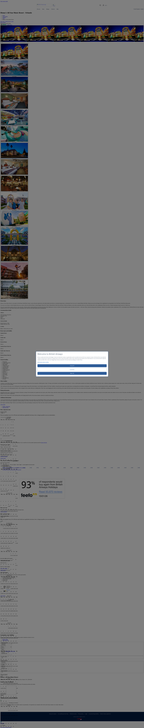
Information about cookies (43, 362)
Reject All (72, 373)
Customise (72, 369)
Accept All (72, 365)
